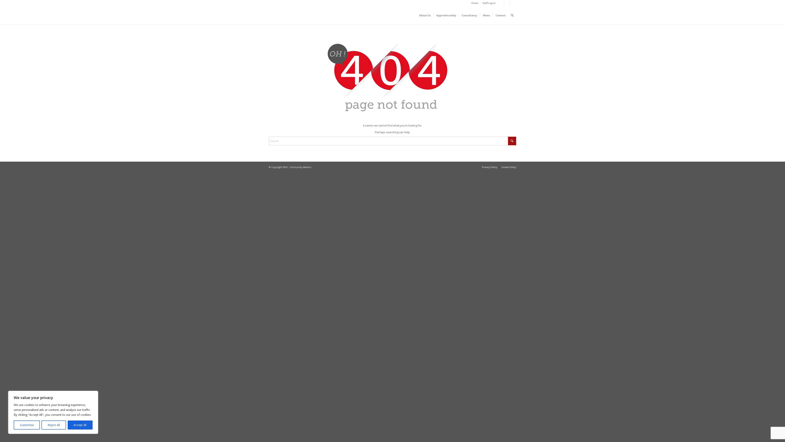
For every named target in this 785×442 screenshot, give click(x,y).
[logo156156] (299, 15)
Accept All (80, 425)
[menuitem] (474, 3)
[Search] (512, 15)
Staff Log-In (489, 3)
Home (474, 3)
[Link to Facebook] (507, 3)
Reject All (54, 425)
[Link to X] (501, 3)
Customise (27, 425)
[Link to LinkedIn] (513, 3)
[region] (53, 412)
